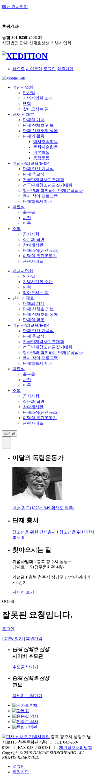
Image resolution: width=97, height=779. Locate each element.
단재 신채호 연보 (38, 125)
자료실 (18, 207)
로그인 (49, 69)
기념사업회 (22, 87)
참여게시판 (33, 245)
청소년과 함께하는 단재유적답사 (53, 190)
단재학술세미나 (37, 201)
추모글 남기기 (25, 667)
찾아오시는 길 (36, 109)
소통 (16, 228)
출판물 (29, 212)
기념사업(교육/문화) (30, 163)
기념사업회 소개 (38, 98)
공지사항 (31, 234)
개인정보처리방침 (75, 747)
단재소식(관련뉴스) (40, 250)
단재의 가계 (33, 120)
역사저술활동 (45, 141)
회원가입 (65, 69)
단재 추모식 (33, 174)
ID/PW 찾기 (12, 638)
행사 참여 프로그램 (40, 196)
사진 (27, 218)
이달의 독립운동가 (40, 256)
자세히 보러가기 (27, 696)
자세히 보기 (23, 592)
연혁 (27, 103)
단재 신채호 (23, 114)
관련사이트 (33, 261)
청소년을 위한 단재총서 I (35, 532)
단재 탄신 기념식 (38, 169)
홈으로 (18, 69)
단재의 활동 (33, 136)
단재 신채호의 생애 (40, 130)
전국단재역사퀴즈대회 (43, 179)
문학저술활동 (45, 147)
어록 (27, 223)
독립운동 (41, 158)
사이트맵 (34, 69)
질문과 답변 (33, 239)
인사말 (29, 92)
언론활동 (41, 152)
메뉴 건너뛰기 (15, 6)
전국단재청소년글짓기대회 (47, 185)
